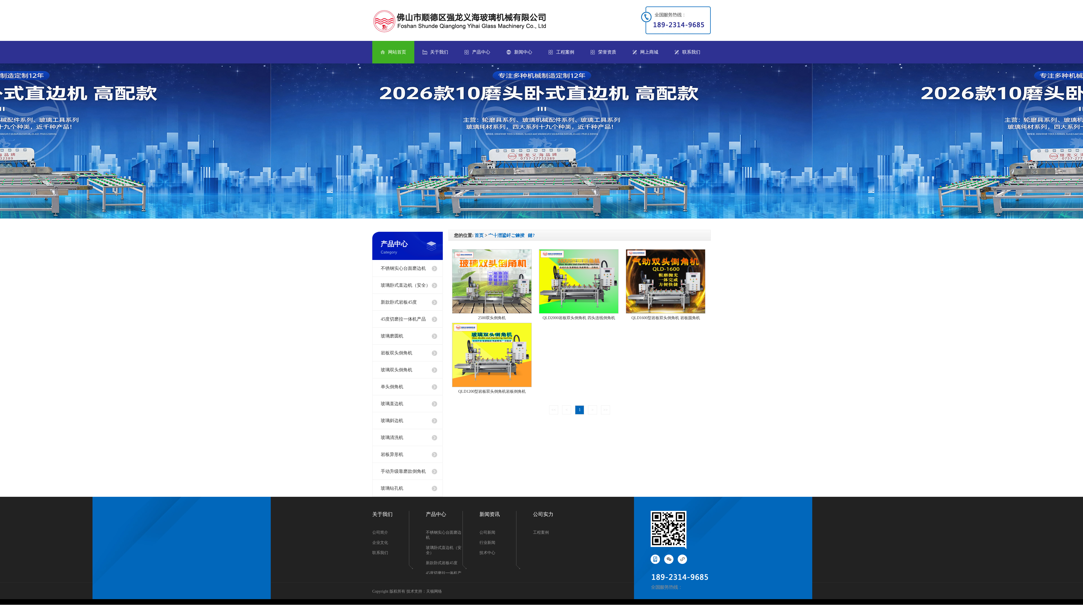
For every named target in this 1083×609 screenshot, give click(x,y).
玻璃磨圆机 (392, 336)
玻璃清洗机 (392, 437)
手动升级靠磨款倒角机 (403, 471)
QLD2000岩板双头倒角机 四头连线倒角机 (579, 318)
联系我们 (691, 52)
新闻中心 (523, 52)
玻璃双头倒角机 (396, 369)
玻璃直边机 (392, 403)
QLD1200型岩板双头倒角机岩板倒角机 (492, 391)
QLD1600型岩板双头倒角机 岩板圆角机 (665, 318)
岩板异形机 (392, 454)
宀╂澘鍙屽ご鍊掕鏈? (511, 235)
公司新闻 (487, 532)
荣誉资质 (607, 52)
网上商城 (649, 52)
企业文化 (380, 542)
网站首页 (397, 52)
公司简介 (380, 532)
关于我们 (439, 52)
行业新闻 (487, 542)
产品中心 (481, 52)
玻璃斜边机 (392, 420)
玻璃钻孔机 (392, 488)
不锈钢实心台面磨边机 (403, 268)
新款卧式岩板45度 (399, 302)
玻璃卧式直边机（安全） (405, 285)
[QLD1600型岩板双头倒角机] (665, 312)
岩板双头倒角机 (396, 352)
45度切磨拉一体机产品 (403, 319)
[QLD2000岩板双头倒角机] (578, 312)
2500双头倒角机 (492, 318)
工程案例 (565, 52)
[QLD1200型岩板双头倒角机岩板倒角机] (492, 386)
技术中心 (487, 553)
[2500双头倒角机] (492, 312)
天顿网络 (434, 591)
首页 (479, 235)
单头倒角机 (392, 386)
